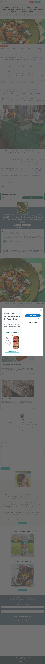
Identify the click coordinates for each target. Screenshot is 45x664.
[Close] (41, 310)
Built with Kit (33, 323)
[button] (12, 341)
